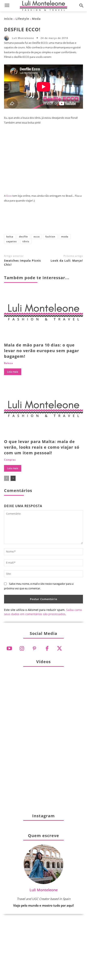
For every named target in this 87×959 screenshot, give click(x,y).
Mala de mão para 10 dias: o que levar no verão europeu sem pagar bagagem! (41, 350)
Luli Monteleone (23, 38)
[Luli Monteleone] (7, 38)
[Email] (70, 221)
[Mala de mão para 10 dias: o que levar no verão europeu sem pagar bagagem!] (43, 314)
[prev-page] (6, 478)
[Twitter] (59, 648)
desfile (23, 236)
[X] (30, 221)
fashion (50, 236)
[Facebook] (17, 221)
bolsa (9, 236)
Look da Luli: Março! (67, 260)
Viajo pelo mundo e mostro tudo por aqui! (43, 905)
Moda (36, 19)
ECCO (37, 236)
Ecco (9, 196)
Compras (10, 460)
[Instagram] (22, 648)
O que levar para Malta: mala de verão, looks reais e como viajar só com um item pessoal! (41, 447)
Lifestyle (22, 19)
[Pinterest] (43, 221)
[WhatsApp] (57, 221)
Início (8, 19)
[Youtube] (9, 648)
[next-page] (13, 478)
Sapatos (11, 241)
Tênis (25, 241)
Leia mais (12, 371)
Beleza (8, 363)
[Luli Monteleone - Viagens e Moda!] (43, 5)
